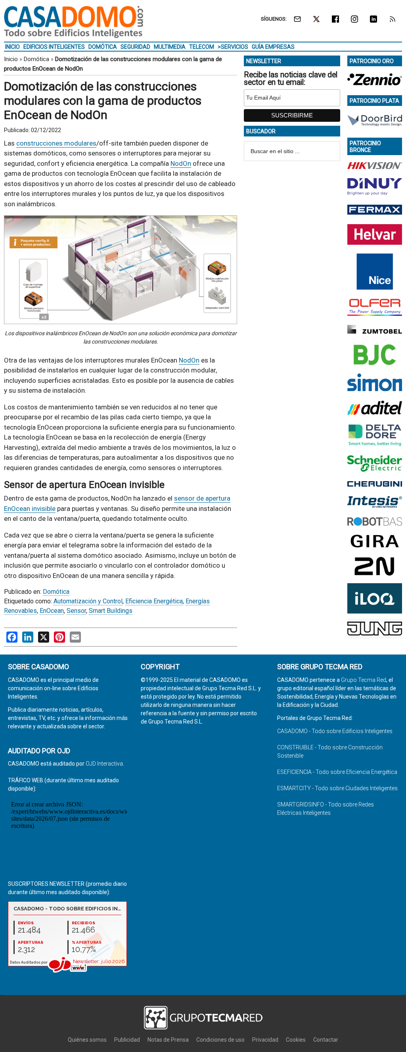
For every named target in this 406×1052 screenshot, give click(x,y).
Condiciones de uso (220, 1040)
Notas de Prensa (168, 1040)
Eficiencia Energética (154, 601)
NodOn (180, 163)
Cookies (296, 1040)
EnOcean (52, 610)
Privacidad (265, 1040)
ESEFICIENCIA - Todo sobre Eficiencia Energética (337, 772)
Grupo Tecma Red (363, 680)
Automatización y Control (88, 601)
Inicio (11, 59)
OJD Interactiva (104, 763)
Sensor (76, 610)
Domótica (36, 59)
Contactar (325, 1040)
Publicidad (127, 1040)
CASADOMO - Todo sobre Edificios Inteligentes (335, 731)
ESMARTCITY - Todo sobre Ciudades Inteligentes (337, 788)
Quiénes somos (87, 1040)
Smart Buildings (110, 610)
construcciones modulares (56, 143)
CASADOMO (73, 22)
